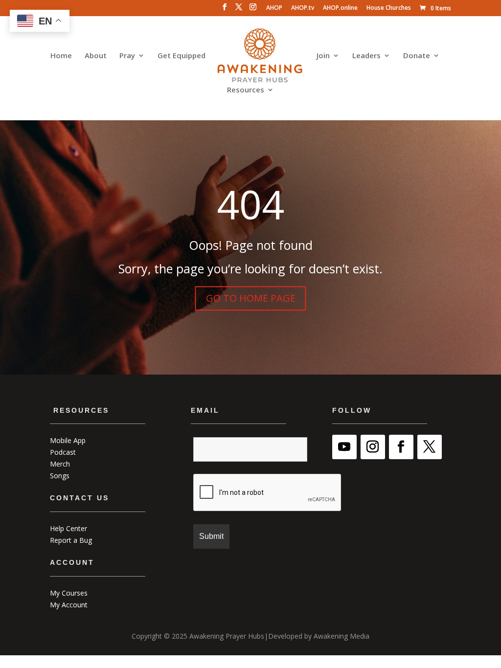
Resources (245, 90)
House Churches (388, 8)
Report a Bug (71, 540)
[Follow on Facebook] (401, 447)
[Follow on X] (429, 447)
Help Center (68, 528)
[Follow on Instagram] (373, 447)
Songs (59, 475)
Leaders (366, 56)
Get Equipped (181, 56)
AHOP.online (340, 8)
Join (323, 56)
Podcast (63, 452)
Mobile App (68, 440)
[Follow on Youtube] (344, 447)
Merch (60, 463)
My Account (69, 604)
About (96, 56)
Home (61, 56)
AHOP (274, 8)
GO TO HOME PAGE (251, 298)
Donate (416, 56)
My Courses (69, 593)
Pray (127, 56)
